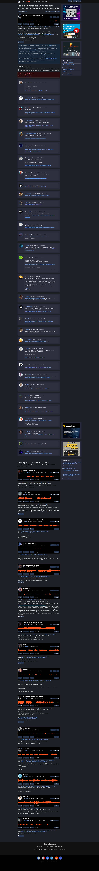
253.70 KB (34, 554)
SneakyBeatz (28, 339)
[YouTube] (43, 858)
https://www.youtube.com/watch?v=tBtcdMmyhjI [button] (35, 138)
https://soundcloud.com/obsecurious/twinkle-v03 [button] (35, 186)
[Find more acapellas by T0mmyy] (24, 574)
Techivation (70, 62)
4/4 (29, 26)
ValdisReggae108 (29, 120)
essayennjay (28, 97)
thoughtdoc (28, 107)
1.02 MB (33, 576)
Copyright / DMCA (59, 846)
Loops (23, 1)
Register (30, 75)
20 (58, 798)
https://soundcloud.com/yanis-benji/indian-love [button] (35, 357)
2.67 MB (33, 708)
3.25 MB (33, 760)
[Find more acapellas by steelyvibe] (24, 784)
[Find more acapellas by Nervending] (24, 827)
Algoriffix (72, 64)
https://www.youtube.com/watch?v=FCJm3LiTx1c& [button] (35, 236)
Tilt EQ (64, 62)
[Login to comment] (31, 24)
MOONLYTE (26, 545)
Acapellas (28, 1)
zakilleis (27, 245)
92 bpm (22, 680)
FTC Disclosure (62, 849)
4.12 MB (33, 634)
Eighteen (26, 624)
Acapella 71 (27, 588)
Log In (25, 75)
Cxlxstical (26, 646)
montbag (28, 276)
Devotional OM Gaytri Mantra (33, 697)
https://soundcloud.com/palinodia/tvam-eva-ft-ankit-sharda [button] (38, 311)
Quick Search (49, 11)
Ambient (26, 26)
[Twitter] (52, 858)
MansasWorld (27, 472)
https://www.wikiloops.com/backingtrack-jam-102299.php (37, 388)
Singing (49, 26)
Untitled (25, 669)
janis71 (25, 729)
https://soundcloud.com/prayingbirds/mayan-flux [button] (35, 444)
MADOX (27, 451)
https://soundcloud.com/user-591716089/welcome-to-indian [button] (38, 367)
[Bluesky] (47, 858)
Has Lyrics (37, 26)
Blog (43, 1)
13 (58, 494)
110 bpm (22, 482)
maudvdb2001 (29, 82)
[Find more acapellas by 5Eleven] (24, 529)
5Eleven (25, 521)
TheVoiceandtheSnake (31, 133)
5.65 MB (33, 599)
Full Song (45, 680)
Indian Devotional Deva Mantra (33, 15)
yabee (27, 348)
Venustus (26, 775)
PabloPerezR (28, 157)
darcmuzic (28, 211)
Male (46, 26)
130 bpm (22, 830)
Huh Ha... (26, 797)
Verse (50, 656)
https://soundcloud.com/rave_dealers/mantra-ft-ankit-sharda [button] (38, 400)
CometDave (28, 145)
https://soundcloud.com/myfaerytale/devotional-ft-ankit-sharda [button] (38, 411)
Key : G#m (54, 830)
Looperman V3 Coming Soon (69, 468)
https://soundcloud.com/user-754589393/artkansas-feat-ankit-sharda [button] (40, 264)
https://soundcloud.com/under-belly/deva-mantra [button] (35, 178)
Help (46, 1)
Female (41, 599)
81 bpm (22, 634)
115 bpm (22, 576)
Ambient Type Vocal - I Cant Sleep (34, 520)
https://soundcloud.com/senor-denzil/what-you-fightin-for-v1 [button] (38, 377)
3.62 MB (33, 26)
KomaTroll (28, 431)
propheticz (28, 443)
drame (27, 296)
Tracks (33, 1)
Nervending (26, 820)
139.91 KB (33, 808)
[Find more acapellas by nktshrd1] (24, 24)
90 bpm (22, 739)
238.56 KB (34, 830)
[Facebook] (38, 858)
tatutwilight (28, 407)
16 (58, 472)
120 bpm (22, 504)
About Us (42, 846)
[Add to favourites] (28, 24)
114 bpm (22, 760)
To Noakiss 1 (27, 728)
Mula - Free (26, 749)
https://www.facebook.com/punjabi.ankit (27, 34)
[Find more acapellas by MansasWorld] (24, 479)
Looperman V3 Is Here (68, 465)
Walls (24, 644)
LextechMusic (29, 306)
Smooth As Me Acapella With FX (33, 623)
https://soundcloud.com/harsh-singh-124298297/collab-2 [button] (37, 195)
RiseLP (27, 395)
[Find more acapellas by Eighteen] (24, 631)
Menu (22, 11)
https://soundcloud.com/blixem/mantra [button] (33, 204)
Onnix (27, 202)
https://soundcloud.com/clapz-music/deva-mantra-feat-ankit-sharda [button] (39, 227)
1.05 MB (33, 482)
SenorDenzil (28, 374)
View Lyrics (21, 42)
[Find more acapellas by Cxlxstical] (24, 653)
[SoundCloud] (56, 858)
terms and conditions (44, 47)
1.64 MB (33, 531)
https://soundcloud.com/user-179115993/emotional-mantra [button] (38, 165)
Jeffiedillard (26, 798)
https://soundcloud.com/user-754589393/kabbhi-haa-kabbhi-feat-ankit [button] (40, 270)
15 (58, 670)
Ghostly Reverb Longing (31, 565)
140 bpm (22, 708)
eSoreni (25, 590)
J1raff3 (27, 329)
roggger (28, 318)
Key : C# (49, 680)
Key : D (57, 26)
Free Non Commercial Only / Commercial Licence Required (34, 578)
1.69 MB (33, 680)
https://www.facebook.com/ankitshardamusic (46, 34)
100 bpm (22, 656)
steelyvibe (26, 776)
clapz (27, 224)
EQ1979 (65, 69)
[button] (80, 1)
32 (58, 17)
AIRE (64, 71)
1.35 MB (33, 504)
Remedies (26, 819)
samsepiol (28, 172)
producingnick (29, 418)
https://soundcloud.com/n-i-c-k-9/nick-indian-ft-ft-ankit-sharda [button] (38, 420)
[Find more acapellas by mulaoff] (24, 758)
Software (38, 1)
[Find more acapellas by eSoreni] (24, 597)
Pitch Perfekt (66, 64)
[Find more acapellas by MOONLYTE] (24, 552)
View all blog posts (67, 478)
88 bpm (22, 26)
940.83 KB (33, 786)
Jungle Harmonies (29, 470)
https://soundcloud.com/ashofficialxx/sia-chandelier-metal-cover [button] (32, 605)
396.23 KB (33, 739)
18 (58, 750)
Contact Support (49, 846)
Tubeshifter (65, 67)
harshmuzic (28, 193)
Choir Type (26, 492)
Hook (48, 531)
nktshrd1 (26, 17)
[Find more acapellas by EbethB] (24, 678)
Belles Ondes (71, 69)
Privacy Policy (47, 849)
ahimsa (27, 185)
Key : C (53, 786)
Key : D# (54, 634)
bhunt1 (27, 384)
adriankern (28, 234)
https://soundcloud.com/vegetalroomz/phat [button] (34, 298)
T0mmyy (26, 566)
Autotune (42, 26)
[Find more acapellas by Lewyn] (24, 501)
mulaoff (25, 750)
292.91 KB (34, 656)
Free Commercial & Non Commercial (29, 532)
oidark (27, 364)
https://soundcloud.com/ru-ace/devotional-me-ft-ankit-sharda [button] (38, 453)
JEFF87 (27, 257)
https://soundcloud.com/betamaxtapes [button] (44, 511)
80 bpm (22, 786)
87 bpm (22, 599)
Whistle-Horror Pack (30, 543)
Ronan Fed (69, 71)
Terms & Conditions (38, 849)
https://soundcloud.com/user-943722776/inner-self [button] (36, 90)
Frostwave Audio (73, 67)
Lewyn (25, 494)
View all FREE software (68, 74)
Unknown (53, 26)
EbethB (25, 671)
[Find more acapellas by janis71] (24, 737)
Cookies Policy (54, 849)
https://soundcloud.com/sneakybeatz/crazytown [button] (35, 341)
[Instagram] (60, 858)
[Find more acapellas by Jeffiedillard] (24, 806)
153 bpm (22, 531)
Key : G (48, 482)
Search (57, 11)
